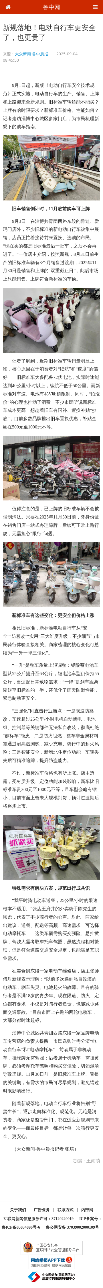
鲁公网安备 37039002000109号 (72, 1227)
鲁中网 (51, 7)
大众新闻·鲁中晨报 (31, 53)
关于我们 (18, 1210)
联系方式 (66, 1210)
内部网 (87, 1210)
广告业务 (42, 1210)
